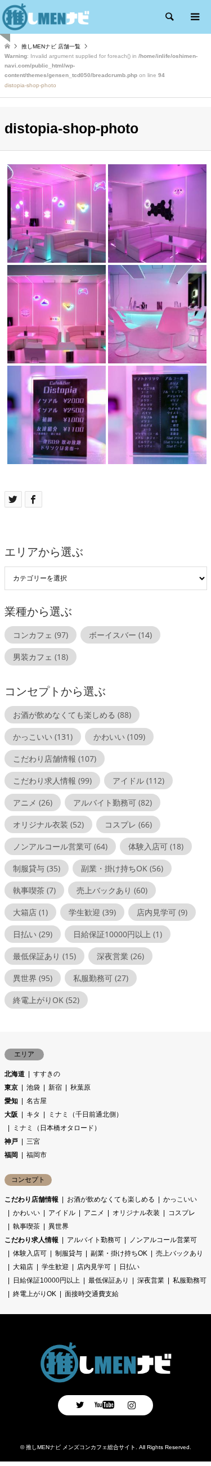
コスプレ (128, 824)
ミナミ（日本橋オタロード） (57, 1128)
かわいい (119, 736)
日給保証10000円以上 (117, 934)
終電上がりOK (46, 1000)
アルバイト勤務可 (112, 802)
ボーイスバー (120, 634)
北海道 (15, 1074)
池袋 (33, 1087)
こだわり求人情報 (52, 780)
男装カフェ (40, 656)
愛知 (11, 1101)
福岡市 (36, 1155)
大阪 (11, 1114)
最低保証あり (44, 956)
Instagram (132, 1405)
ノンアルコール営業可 (60, 846)
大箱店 (30, 912)
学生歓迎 (92, 912)
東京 (11, 1087)
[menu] (194, 17)
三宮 (33, 1141)
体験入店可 (155, 846)
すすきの (46, 1074)
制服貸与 (36, 868)
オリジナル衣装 (48, 824)
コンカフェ (40, 634)
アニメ (32, 802)
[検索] (169, 17)
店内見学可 (162, 912)
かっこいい (43, 736)
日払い (32, 934)
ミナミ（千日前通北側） (85, 1114)
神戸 (11, 1141)
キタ (33, 1114)
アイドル (138, 780)
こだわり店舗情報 (54, 758)
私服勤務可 (100, 978)
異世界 (32, 978)
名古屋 (36, 1101)
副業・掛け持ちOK (122, 868)
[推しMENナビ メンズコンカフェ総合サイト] (105, 1379)
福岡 (11, 1155)
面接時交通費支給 (92, 1294)
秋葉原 (80, 1087)
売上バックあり (112, 890)
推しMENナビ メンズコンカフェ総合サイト (81, 1447)
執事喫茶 (34, 890)
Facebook (106, 1405)
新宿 (55, 1087)
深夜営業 (120, 956)
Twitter (80, 1405)
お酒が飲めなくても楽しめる (72, 714)
